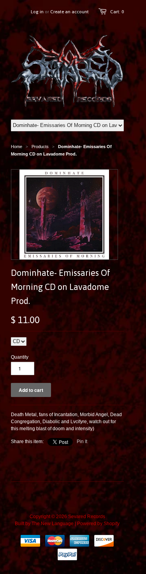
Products (40, 146)
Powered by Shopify (98, 523)
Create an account (69, 11)
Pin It (82, 441)
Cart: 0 (117, 11)
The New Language (53, 523)
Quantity (19, 357)
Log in (37, 11)
